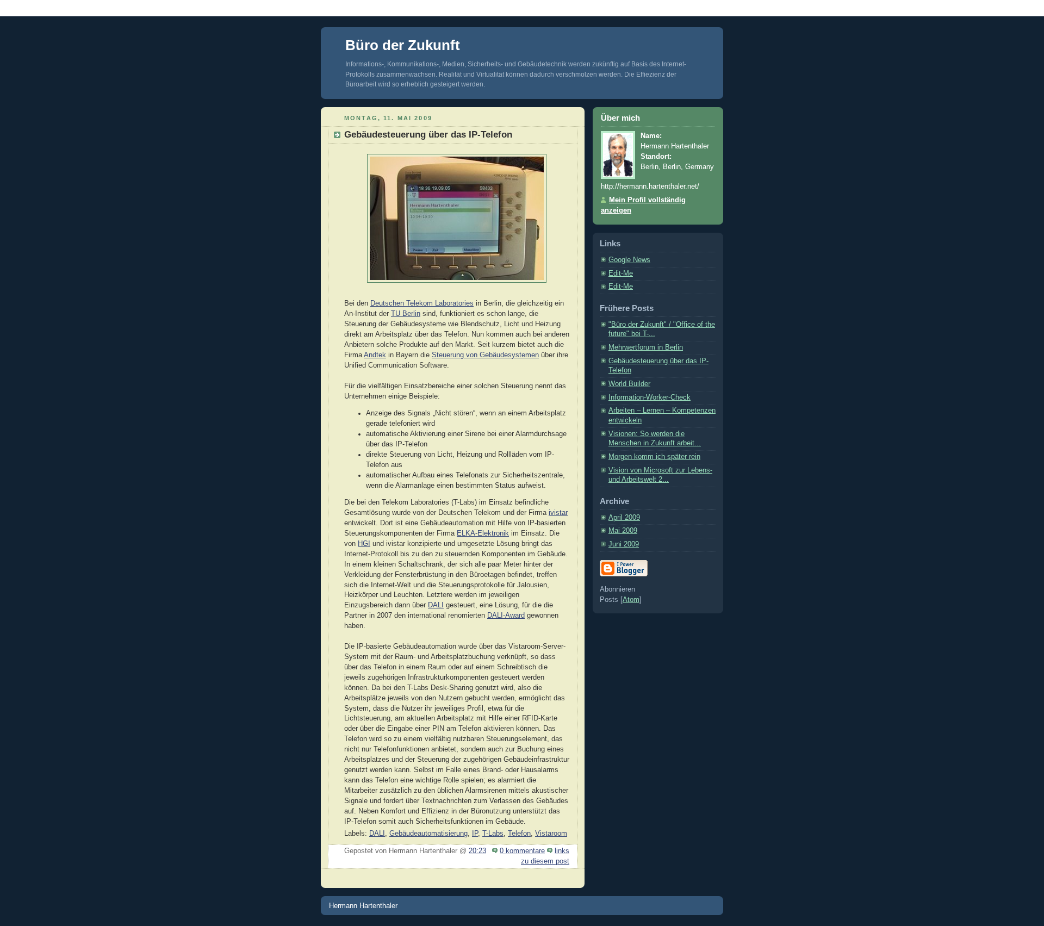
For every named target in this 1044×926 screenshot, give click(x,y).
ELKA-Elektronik (483, 533)
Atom (631, 600)
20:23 (477, 851)
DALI (436, 605)
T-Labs (493, 833)
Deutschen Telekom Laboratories (422, 303)
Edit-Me (620, 273)
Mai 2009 (622, 531)
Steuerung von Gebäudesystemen (485, 355)
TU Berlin (405, 314)
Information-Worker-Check (649, 397)
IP (475, 833)
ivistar (558, 513)
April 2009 (624, 517)
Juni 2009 (623, 544)
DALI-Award (506, 615)
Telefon (519, 833)
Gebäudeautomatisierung (428, 833)
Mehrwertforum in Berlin (645, 347)
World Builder (629, 384)
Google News (629, 260)
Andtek (375, 355)
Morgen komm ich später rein (654, 457)
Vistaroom (551, 833)
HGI (364, 544)
